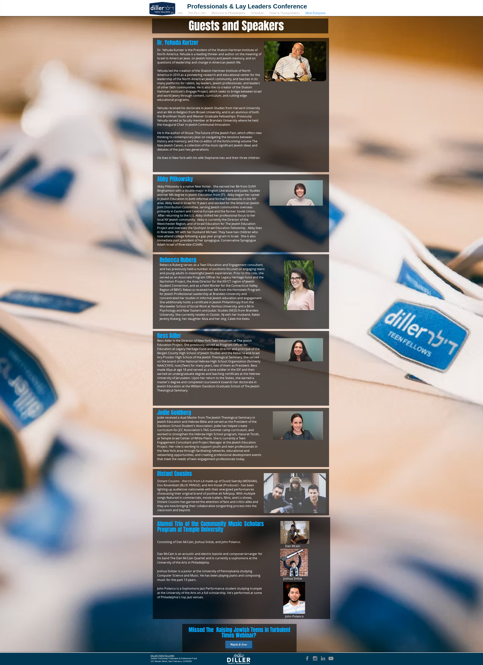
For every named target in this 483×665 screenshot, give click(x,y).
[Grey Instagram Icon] (315, 658)
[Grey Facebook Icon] (307, 658)
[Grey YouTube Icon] (331, 658)
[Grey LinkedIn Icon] (323, 658)
